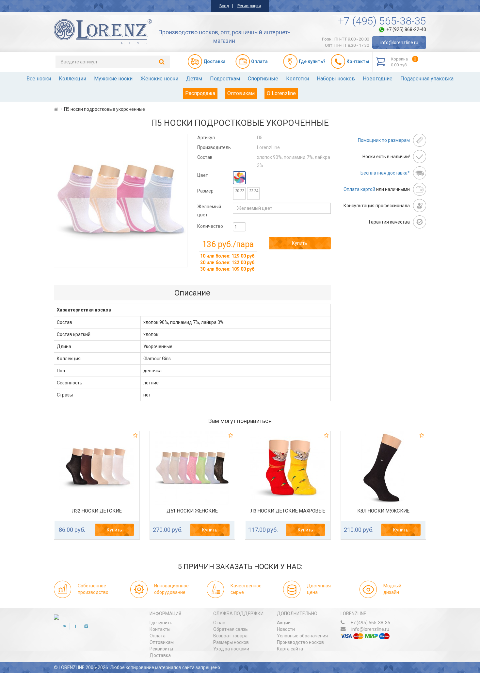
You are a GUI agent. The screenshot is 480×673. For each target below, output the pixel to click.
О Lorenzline (281, 93)
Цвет (202, 175)
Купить (299, 243)
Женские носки (159, 79)
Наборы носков (336, 79)
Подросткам (225, 79)
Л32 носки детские (97, 511)
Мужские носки (113, 79)
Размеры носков (231, 642)
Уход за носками (231, 648)
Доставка (160, 655)
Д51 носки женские (192, 511)
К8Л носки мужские (383, 511)
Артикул (206, 137)
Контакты (160, 629)
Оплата (158, 635)
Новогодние (377, 79)
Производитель (214, 147)
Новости (286, 629)
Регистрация (249, 6)
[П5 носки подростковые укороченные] (120, 200)
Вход (224, 6)
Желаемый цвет (209, 210)
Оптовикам (241, 93)
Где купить (161, 622)
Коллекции (72, 79)
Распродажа (200, 93)
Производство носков (300, 642)
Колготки (297, 79)
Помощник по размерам (384, 140)
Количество (210, 226)
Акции (284, 622)
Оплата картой (359, 189)
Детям (194, 79)
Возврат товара (230, 635)
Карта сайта (290, 648)
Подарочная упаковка (427, 79)
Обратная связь (230, 629)
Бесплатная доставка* (385, 173)
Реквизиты (161, 648)
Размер (205, 190)
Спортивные (263, 79)
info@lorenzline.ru (399, 42)
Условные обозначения (302, 635)
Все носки (38, 79)
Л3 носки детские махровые (287, 511)
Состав (205, 157)
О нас (219, 622)
